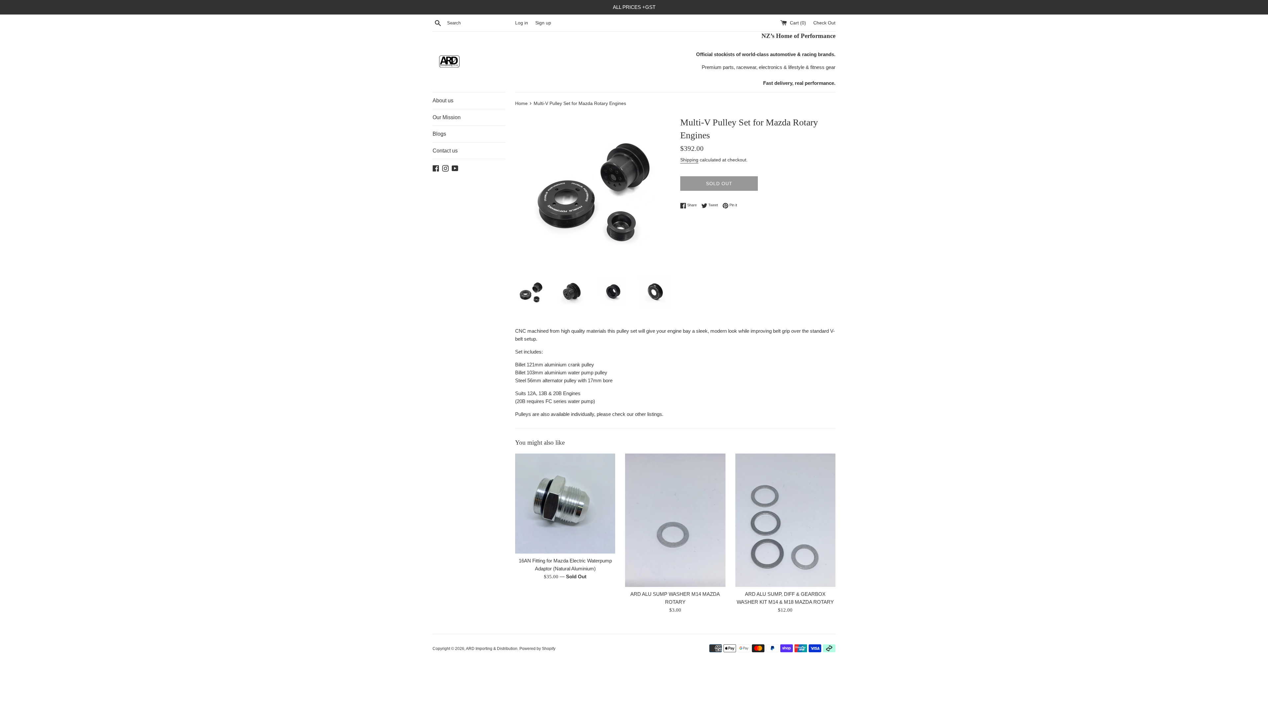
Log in (521, 22)
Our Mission (447, 117)
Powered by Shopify (537, 648)
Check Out (824, 22)
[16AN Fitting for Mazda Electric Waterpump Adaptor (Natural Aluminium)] (565, 504)
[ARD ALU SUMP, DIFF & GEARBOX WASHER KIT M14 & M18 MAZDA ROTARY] (785, 520)
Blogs (439, 134)
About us (443, 100)
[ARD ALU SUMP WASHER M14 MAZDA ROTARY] (675, 520)
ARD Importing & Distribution (491, 648)
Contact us (445, 150)
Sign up (543, 22)
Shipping (689, 159)
